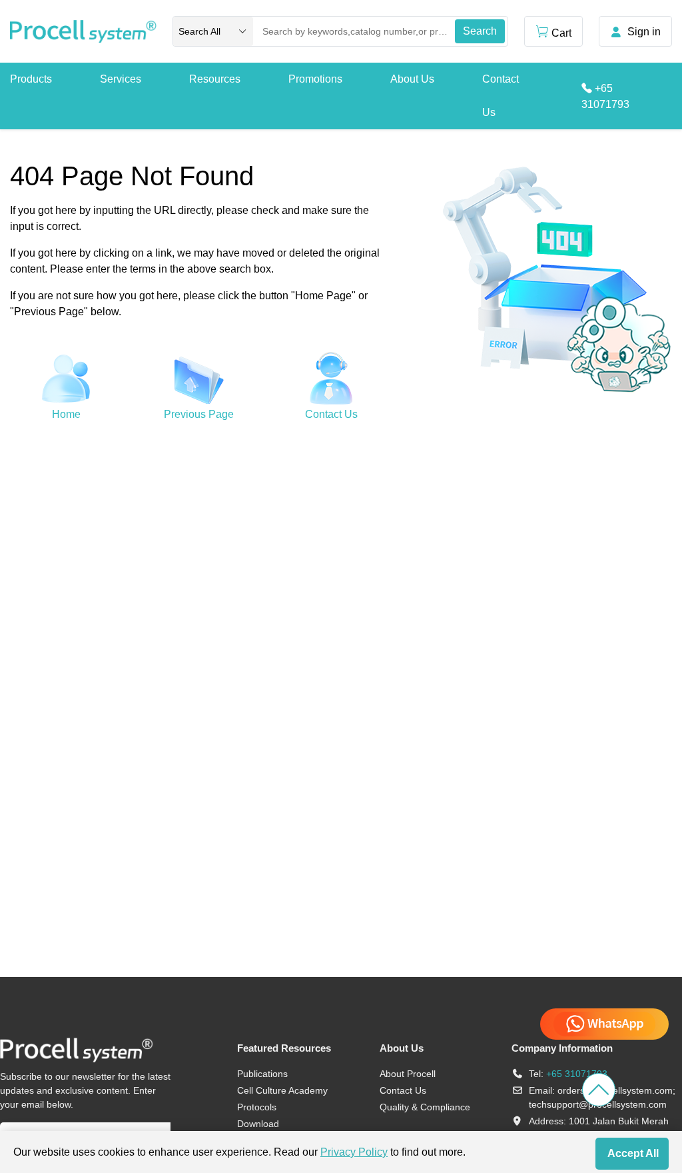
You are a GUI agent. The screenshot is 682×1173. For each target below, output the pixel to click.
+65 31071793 (576, 1073)
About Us (412, 79)
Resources (214, 79)
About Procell (408, 1073)
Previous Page (199, 414)
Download (258, 1123)
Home (66, 414)
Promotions (315, 79)
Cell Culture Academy (282, 1090)
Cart (561, 33)
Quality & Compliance (425, 1107)
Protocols (256, 1107)
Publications (262, 1073)
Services (120, 79)
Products (31, 79)
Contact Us (500, 95)
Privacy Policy (354, 1152)
